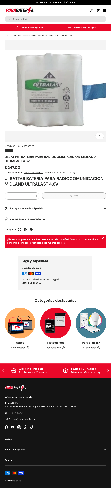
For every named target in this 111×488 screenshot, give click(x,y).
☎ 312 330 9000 (14, 413)
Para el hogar (91, 343)
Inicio (7, 35)
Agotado (74, 195)
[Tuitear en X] (19, 229)
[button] (98, 10)
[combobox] (55, 19)
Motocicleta (55, 343)
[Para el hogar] (91, 323)
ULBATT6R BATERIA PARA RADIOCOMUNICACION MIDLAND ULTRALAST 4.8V (42, 35)
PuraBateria (16, 481)
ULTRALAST (10, 146)
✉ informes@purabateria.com (20, 419)
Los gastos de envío (33, 172)
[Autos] (20, 323)
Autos (20, 343)
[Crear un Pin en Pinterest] (31, 229)
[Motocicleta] (55, 323)
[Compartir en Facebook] (25, 229)
